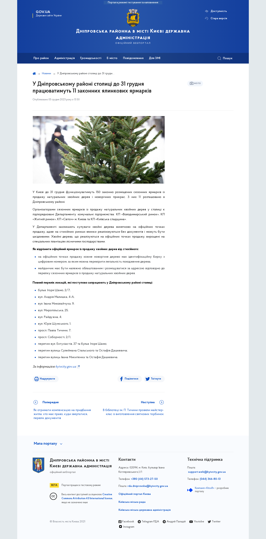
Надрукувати (47, 378)
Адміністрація (64, 58)
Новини (46, 73)
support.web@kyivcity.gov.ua (207, 472)
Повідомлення (133, 58)
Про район (41, 58)
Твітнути (156, 378)
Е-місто (112, 58)
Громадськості (90, 58)
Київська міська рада (132, 502)
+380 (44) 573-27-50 (144, 479)
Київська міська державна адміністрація (145, 510)
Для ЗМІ (154, 58)
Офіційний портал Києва (135, 494)
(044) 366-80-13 (210, 479)
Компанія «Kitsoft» (204, 488)
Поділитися (131, 378)
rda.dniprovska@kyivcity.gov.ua (148, 486)
